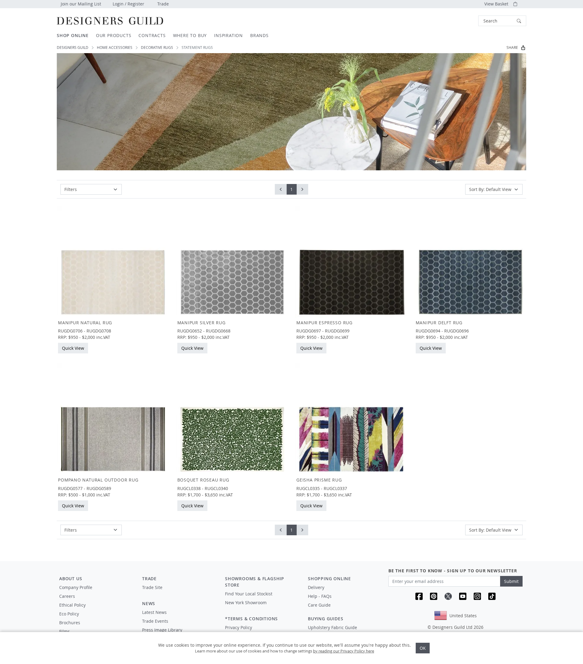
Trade (163, 4)
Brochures (69, 622)
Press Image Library (162, 630)
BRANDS (259, 35)
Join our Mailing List (81, 4)
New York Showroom (246, 602)
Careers (67, 596)
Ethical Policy (72, 605)
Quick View (73, 348)
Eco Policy (69, 614)
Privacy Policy (238, 627)
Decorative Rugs (157, 47)
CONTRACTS (151, 35)
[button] (502, 20)
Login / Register (128, 4)
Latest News (154, 612)
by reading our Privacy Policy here (343, 651)
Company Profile (75, 587)
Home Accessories (114, 47)
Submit (511, 581)
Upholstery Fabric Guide (332, 627)
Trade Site (152, 587)
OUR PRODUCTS (113, 35)
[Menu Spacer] (179, 593)
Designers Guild (72, 47)
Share (512, 47)
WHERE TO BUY (190, 35)
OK (423, 648)
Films (64, 631)
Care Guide (319, 605)
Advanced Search (464, 21)
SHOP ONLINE (73, 35)
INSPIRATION (228, 35)
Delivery (316, 587)
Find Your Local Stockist (248, 594)
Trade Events (155, 621)
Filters (70, 189)
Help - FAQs (320, 596)
